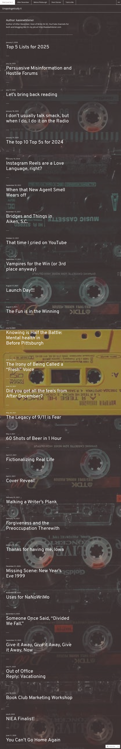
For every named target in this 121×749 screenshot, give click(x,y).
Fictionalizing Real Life (30, 460)
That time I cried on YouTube (36, 243)
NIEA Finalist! (20, 719)
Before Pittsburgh (40, 2)
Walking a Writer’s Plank (31, 502)
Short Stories (56, 2)
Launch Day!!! (20, 290)
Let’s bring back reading (31, 95)
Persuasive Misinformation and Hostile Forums (39, 71)
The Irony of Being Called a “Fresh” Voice (34, 367)
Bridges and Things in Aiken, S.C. (29, 219)
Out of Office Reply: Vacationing (26, 674)
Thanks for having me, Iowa (35, 550)
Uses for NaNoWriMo (27, 597)
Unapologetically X (12, 8)
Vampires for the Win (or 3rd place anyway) (36, 266)
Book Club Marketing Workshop (39, 698)
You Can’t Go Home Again (33, 740)
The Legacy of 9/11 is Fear (33, 417)
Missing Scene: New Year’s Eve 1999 (34, 573)
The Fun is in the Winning (32, 312)
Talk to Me (70, 2)
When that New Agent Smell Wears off (35, 192)
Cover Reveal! (20, 481)
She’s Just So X (7, 2)
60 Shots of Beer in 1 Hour (34, 439)
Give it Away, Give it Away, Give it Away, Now (38, 647)
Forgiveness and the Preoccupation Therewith (33, 526)
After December (23, 2)
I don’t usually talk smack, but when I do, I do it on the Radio (37, 118)
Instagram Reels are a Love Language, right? (35, 166)
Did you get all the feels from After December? (36, 393)
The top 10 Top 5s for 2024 (34, 142)
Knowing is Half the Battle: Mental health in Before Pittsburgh (34, 338)
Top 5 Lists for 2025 (27, 47)
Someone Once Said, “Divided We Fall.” (37, 621)
